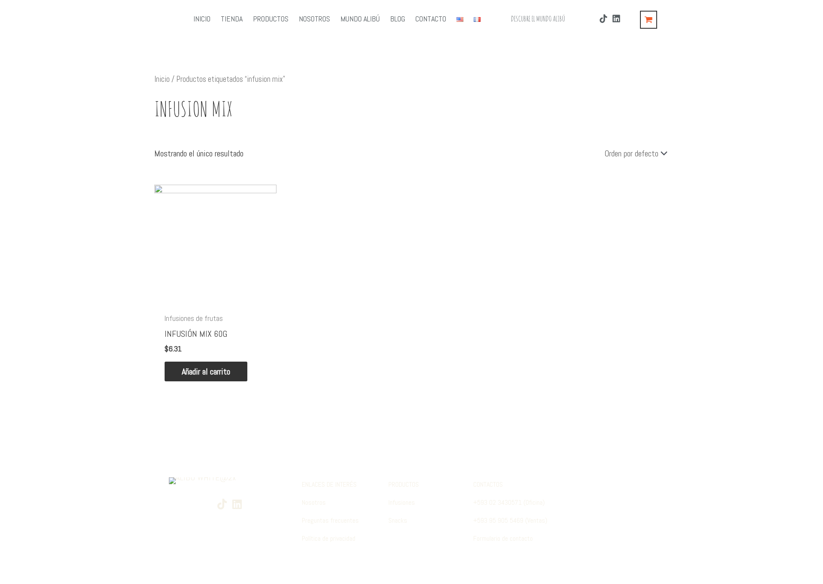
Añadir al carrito (206, 371)
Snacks (397, 520)
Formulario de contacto (503, 538)
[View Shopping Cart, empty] (648, 20)
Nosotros (314, 502)
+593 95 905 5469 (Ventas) (510, 520)
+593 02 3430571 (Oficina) (509, 502)
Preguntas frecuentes (330, 520)
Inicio (162, 79)
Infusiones (401, 502)
